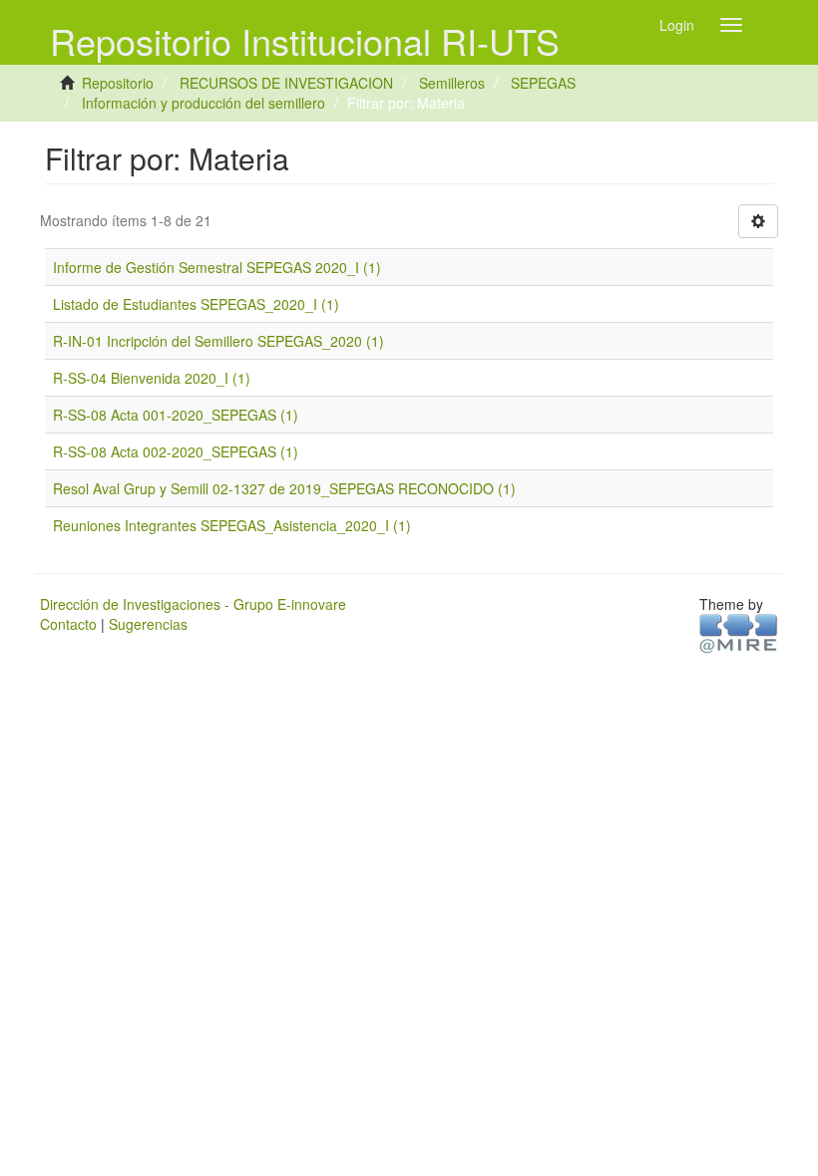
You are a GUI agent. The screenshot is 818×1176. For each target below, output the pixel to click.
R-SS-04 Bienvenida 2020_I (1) (151, 378)
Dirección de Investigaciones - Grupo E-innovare (193, 604)
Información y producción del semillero (203, 103)
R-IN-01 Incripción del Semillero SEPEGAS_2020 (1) (218, 341)
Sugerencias (148, 624)
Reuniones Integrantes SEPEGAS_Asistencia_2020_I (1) (232, 525)
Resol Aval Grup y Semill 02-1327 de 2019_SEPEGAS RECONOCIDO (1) (284, 488)
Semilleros (452, 83)
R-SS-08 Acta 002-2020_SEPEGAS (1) (175, 451)
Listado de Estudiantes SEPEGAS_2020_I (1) (196, 304)
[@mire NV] (738, 632)
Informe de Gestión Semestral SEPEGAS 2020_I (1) (217, 267)
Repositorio (118, 83)
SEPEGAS (543, 83)
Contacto (68, 624)
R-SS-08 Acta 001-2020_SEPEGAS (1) (175, 415)
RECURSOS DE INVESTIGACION (286, 83)
